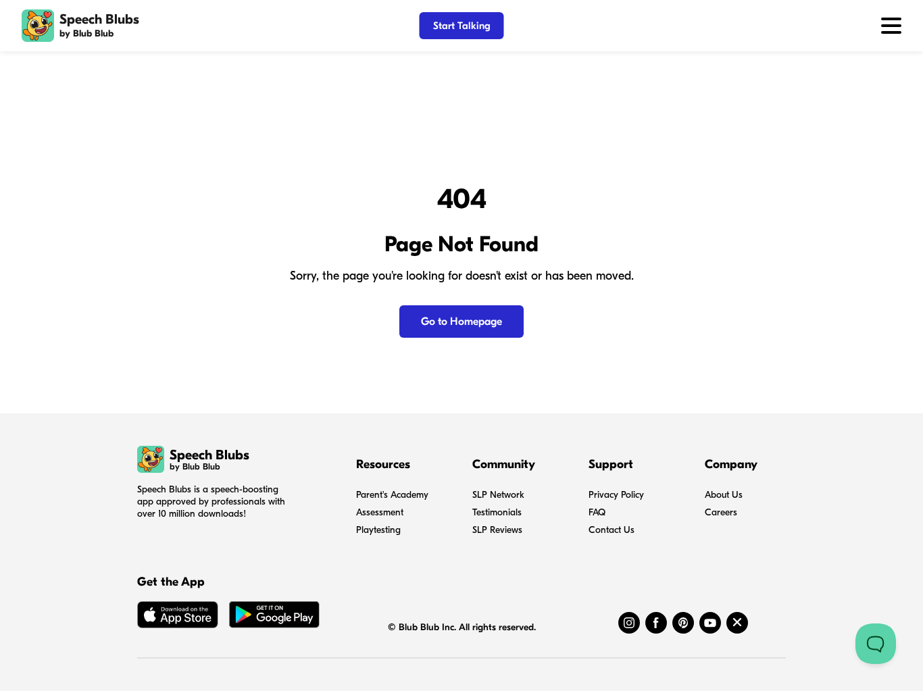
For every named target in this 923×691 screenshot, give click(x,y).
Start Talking (462, 26)
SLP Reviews (497, 530)
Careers (721, 512)
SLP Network (498, 495)
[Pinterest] (683, 623)
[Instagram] (629, 623)
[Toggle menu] (891, 26)
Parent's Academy (392, 495)
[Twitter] (737, 623)
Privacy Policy (616, 495)
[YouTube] (710, 623)
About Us (724, 495)
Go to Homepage (461, 321)
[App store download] (177, 617)
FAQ (597, 512)
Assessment (379, 512)
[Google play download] (274, 617)
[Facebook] (656, 623)
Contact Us (611, 530)
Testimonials (497, 512)
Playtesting (378, 530)
